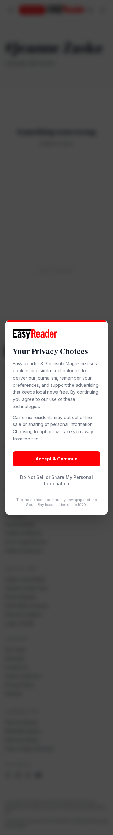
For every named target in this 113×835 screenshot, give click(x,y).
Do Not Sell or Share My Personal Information (56, 480)
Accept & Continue (57, 458)
